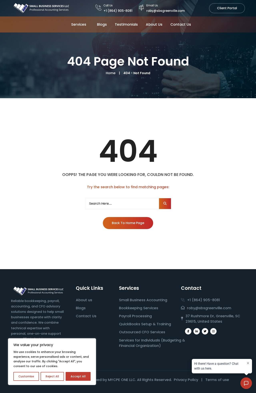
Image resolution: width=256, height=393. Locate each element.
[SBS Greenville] (41, 8)
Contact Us (180, 24)
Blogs (102, 24)
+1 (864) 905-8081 (117, 11)
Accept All (78, 376)
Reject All (52, 376)
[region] (52, 361)
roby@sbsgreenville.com (165, 11)
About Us (154, 24)
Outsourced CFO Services (142, 331)
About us (84, 299)
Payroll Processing (135, 315)
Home (111, 73)
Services (78, 24)
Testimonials (126, 24)
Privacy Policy (186, 379)
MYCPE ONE (118, 379)
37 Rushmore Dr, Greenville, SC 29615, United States (213, 318)
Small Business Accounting (143, 299)
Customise (26, 376)
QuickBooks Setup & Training (145, 323)
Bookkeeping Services (138, 307)
